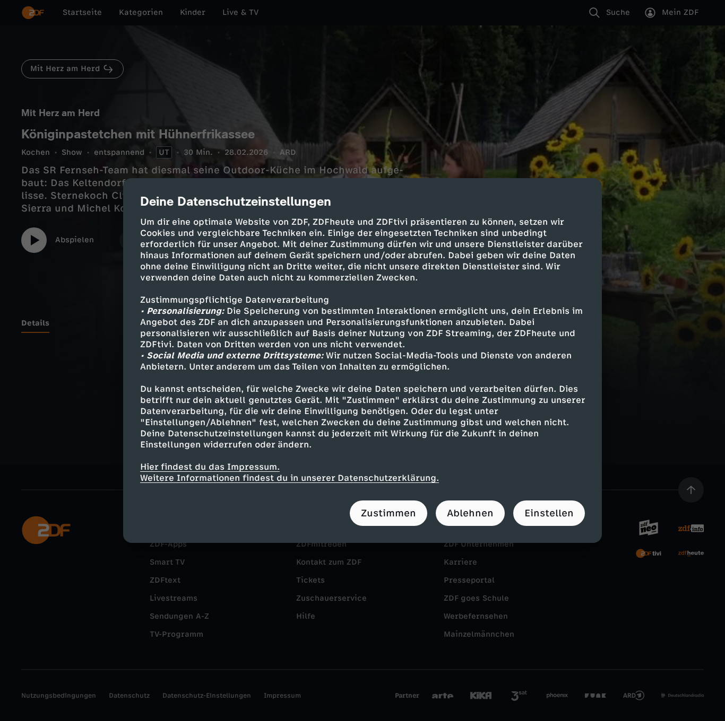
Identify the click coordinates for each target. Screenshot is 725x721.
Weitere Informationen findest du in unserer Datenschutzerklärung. (289, 478)
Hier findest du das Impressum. (210, 467)
